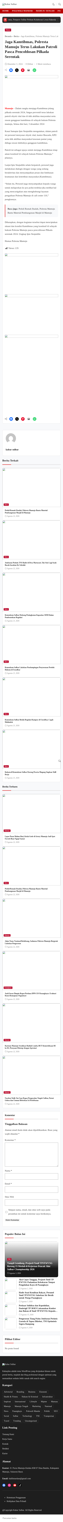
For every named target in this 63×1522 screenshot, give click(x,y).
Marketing (36, 1406)
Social (6, 1416)
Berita (16, 36)
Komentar (10, 1140)
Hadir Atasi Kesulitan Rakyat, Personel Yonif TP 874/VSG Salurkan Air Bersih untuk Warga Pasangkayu (36, 1295)
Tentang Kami (8, 1434)
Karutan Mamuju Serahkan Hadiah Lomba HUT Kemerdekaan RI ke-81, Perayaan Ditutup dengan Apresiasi (30, 1047)
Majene (44, 1401)
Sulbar (15, 1416)
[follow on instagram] (9, 1485)
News (8, 30)
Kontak (5, 1444)
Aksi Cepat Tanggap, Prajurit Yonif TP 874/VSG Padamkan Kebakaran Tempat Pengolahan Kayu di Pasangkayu (37, 1282)
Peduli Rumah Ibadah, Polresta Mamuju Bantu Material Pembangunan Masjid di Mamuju (26, 511)
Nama (8, 1171)
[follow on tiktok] (20, 1485)
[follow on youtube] (14, 1485)
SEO (56, 1411)
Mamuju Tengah (45, 11)
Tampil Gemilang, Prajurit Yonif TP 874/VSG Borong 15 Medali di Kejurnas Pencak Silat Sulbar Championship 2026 (29, 1266)
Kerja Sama (7, 1439)
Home (5, 11)
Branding (20, 1392)
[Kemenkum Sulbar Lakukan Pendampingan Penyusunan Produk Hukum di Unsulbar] (31, 662)
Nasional (48, 1406)
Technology (27, 1416)
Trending (17, 1421)
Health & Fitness (11, 1397)
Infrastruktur (47, 1397)
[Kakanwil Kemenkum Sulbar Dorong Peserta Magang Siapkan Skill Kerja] (31, 767)
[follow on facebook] (3, 1485)
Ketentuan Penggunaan (16, 1497)
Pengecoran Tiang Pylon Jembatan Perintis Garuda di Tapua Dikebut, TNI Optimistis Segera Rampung (38, 1321)
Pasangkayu (8, 987)
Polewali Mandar (22, 11)
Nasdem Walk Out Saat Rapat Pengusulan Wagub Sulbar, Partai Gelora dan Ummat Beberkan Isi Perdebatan (29, 1099)
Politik (47, 1411)
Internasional (20, 1401)
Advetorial (8, 1392)
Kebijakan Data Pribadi (16, 1501)
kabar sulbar (12, 449)
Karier (5, 1453)
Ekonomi (43, 1392)
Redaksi (5, 1449)
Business (31, 1392)
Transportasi (49, 1416)
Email (8, 1184)
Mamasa (54, 1401)
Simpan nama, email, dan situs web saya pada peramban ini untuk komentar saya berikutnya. (29, 1212)
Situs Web (9, 1197)
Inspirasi (7, 1401)
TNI (9, 1259)
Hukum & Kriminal (30, 1397)
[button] (54, 4)
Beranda (8, 36)
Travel (6, 1421)
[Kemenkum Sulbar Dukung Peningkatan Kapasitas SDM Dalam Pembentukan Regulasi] (31, 610)
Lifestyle (33, 1401)
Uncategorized (31, 1421)
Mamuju (7, 830)
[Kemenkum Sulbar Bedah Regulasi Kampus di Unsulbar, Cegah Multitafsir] (31, 714)
